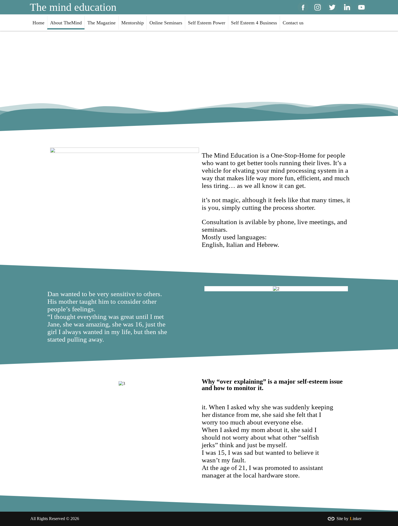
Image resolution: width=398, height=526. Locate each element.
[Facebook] (303, 7)
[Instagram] (317, 7)
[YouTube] (361, 7)
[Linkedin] (346, 7)
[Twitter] (332, 7)
